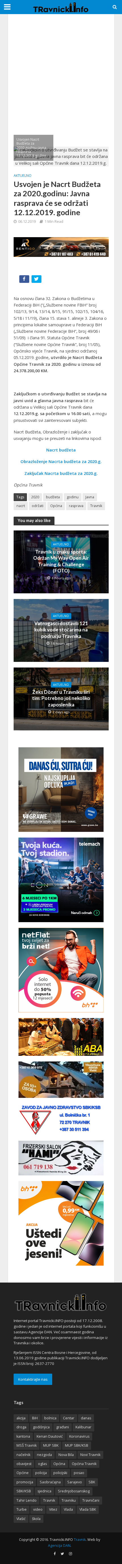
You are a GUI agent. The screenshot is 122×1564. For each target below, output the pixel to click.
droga (21, 1427)
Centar (68, 1418)
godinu (73, 497)
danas (86, 1418)
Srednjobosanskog (74, 1491)
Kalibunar (83, 1427)
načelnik (23, 1454)
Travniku (69, 1500)
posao (79, 1472)
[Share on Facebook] (24, 280)
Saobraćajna (50, 1482)
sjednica (44, 1491)
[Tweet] (37, 280)
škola (36, 1518)
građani (62, 1427)
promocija (24, 1482)
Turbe (21, 1509)
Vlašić (21, 1518)
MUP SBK (50, 1445)
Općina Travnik (84, 1463)
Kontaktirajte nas (33, 1379)
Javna (89, 497)
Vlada (68, 1509)
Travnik (96, 505)
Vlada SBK (87, 1509)
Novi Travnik (90, 1454)
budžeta (53, 497)
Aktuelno (22, 175)
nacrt (20, 505)
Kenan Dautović (50, 1436)
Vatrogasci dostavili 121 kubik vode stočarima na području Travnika (61, 629)
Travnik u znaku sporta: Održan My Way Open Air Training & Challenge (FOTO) (61, 561)
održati (37, 505)
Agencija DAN (59, 1545)
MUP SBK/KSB (76, 1445)
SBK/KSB (23, 1491)
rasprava (76, 505)
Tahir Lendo (26, 1500)
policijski (60, 1472)
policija (41, 1472)
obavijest (23, 1463)
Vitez (53, 1509)
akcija (21, 1418)
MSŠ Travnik (26, 1445)
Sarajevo (74, 1482)
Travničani (90, 1500)
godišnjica (41, 1427)
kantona (23, 1436)
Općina (56, 505)
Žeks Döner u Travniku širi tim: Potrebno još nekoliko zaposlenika (61, 698)
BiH (35, 1418)
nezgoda (44, 1454)
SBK (92, 1482)
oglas (42, 1463)
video (38, 1509)
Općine (22, 1472)
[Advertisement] (61, 80)
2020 (35, 497)
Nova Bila (66, 1454)
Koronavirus (79, 1436)
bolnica (50, 1418)
